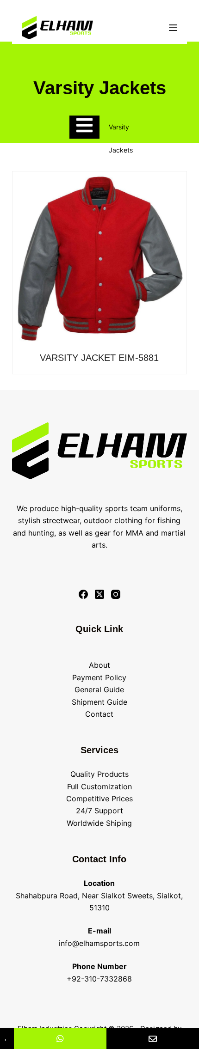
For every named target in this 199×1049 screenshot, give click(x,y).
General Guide (99, 689)
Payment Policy (99, 677)
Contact (99, 714)
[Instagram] (115, 594)
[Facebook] (83, 594)
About (99, 665)
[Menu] (173, 28)
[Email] (152, 1038)
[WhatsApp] (60, 1038)
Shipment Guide (99, 702)
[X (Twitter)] (99, 594)
